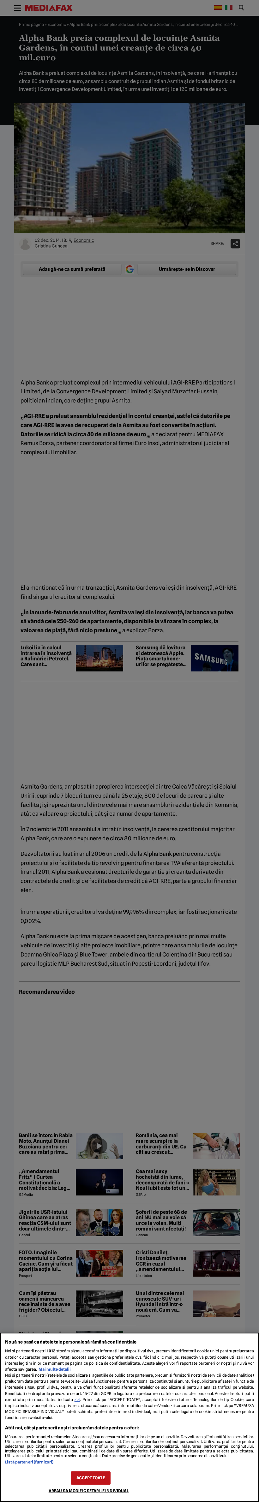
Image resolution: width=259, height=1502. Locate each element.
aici (77, 1400)
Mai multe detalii (55, 1369)
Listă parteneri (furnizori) (29, 1462)
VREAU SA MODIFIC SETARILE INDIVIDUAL (89, 1490)
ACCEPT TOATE (90, 1477)
